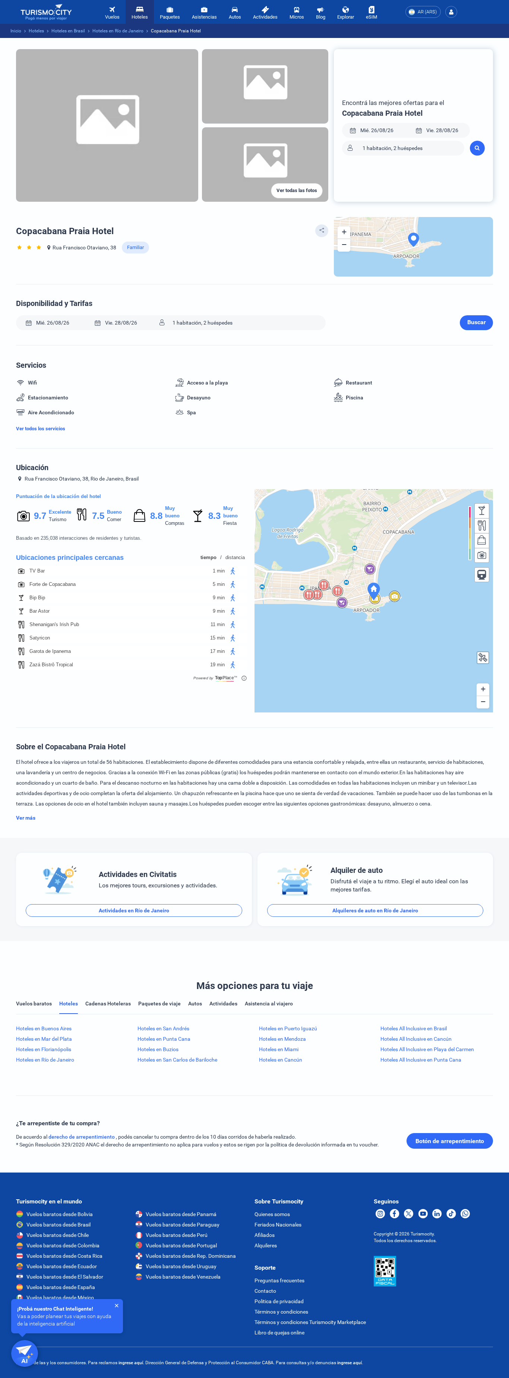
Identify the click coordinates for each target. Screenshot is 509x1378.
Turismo (57, 519)
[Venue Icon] (21, 571)
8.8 (156, 516)
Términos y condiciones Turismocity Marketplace (310, 1322)
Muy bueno (172, 512)
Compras (174, 523)
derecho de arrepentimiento (82, 1137)
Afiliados (265, 1235)
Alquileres (266, 1245)
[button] (451, 12)
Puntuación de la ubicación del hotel (58, 496)
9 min (219, 597)
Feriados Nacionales (278, 1225)
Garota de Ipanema (50, 651)
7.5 (98, 516)
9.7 (40, 516)
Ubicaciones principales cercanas (70, 557)
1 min (219, 571)
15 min (217, 638)
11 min (218, 624)
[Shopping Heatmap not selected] (481, 540)
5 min (219, 584)
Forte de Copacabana (52, 584)
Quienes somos (272, 1214)
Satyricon (39, 638)
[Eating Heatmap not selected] (481, 525)
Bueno (114, 512)
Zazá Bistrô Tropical (51, 664)
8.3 (214, 516)
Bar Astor (39, 611)
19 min (217, 664)
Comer (114, 519)
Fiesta (230, 523)
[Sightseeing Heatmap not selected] (481, 555)
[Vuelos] (46, 12)
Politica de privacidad (279, 1301)
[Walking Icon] (233, 571)
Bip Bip (37, 597)
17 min (217, 651)
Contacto (265, 1291)
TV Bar (37, 571)
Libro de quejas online (279, 1333)
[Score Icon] (23, 515)
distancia (235, 557)
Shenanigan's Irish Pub (54, 624)
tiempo (208, 557)
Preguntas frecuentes (279, 1280)
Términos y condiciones (281, 1312)
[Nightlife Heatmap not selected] (481, 510)
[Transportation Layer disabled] (481, 574)
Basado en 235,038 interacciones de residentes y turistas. (79, 538)
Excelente (60, 512)
